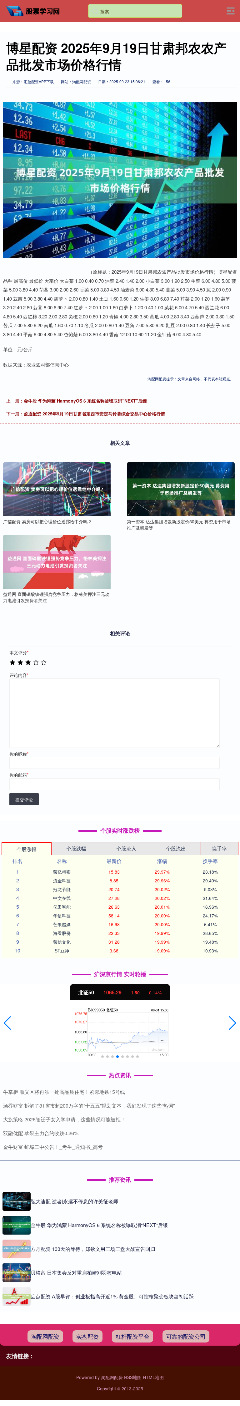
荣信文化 (62, 942)
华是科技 (62, 915)
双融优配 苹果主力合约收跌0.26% (40, 1133)
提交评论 (24, 799)
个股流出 (176, 848)
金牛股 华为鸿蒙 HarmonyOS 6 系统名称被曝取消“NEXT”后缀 (85, 401)
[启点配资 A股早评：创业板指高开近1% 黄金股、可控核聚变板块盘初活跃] (16, 1296)
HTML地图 (153, 1377)
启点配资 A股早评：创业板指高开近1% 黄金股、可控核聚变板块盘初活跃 (112, 1296)
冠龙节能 (62, 889)
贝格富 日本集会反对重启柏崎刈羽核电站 (76, 1272)
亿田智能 (62, 907)
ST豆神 (62, 950)
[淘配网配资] (35, 10)
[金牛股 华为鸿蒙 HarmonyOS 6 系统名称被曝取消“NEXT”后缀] (16, 1225)
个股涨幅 (27, 849)
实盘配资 (87, 1336)
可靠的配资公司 (186, 1336)
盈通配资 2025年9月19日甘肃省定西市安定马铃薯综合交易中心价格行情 (94, 413)
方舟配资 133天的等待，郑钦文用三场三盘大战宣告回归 (93, 1248)
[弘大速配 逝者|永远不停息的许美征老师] (16, 1201)
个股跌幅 (76, 848)
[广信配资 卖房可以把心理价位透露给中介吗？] (57, 489)
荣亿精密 (62, 872)
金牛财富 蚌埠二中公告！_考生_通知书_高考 (53, 1146)
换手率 (219, 848)
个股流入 (126, 848)
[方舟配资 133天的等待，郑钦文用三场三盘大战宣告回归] (16, 1249)
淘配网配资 (45, 1336)
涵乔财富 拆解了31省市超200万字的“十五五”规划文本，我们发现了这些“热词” (89, 1105)
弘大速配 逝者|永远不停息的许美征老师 (74, 1201)
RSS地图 (133, 1377)
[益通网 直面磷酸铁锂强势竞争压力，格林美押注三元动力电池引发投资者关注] (57, 562)
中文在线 (62, 898)
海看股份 (62, 933)
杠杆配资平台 (132, 1336)
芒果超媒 (62, 924)
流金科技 (62, 880)
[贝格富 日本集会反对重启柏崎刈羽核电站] (16, 1272)
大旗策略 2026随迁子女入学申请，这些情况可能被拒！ (64, 1119)
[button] (7, 1023)
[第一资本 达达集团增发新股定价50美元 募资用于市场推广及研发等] (180, 489)
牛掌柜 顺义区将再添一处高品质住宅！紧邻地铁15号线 (64, 1091)
